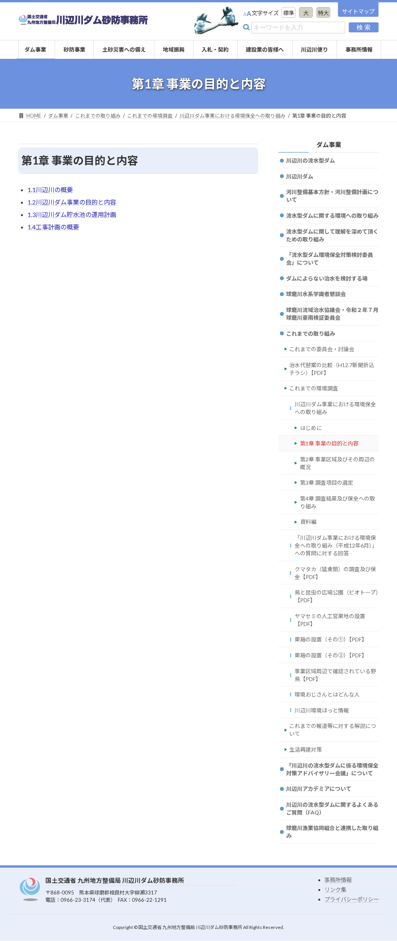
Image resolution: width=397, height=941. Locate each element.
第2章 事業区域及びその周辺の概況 (337, 463)
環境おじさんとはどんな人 (327, 694)
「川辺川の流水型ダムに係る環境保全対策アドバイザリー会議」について (332, 769)
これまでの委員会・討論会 (321, 349)
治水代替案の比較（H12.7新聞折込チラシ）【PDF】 (331, 369)
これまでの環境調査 (313, 388)
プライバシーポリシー (352, 899)
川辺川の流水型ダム (310, 160)
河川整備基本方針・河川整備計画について (332, 196)
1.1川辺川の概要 (50, 189)
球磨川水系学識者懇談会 (316, 294)
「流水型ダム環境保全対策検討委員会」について (329, 258)
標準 (288, 13)
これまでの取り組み (310, 333)
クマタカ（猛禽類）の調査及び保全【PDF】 (335, 573)
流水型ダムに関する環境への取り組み (332, 215)
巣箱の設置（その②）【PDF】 (331, 655)
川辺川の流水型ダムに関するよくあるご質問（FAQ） (332, 808)
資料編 (308, 522)
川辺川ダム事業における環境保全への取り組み (335, 408)
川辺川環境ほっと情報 (322, 710)
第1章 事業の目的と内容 (329, 443)
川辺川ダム (299, 176)
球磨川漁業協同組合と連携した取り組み (332, 832)
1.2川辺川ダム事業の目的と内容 (72, 202)
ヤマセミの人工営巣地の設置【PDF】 (330, 620)
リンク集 (335, 889)
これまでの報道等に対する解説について (332, 730)
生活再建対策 (305, 749)
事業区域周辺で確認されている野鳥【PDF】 (335, 675)
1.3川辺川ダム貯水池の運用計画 (72, 214)
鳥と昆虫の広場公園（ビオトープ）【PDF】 (336, 596)
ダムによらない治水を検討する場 (327, 278)
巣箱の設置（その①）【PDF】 (331, 639)
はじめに (311, 428)
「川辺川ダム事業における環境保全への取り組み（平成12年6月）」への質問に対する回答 (336, 545)
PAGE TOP (360, 927)
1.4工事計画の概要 (53, 226)
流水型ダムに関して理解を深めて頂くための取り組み (332, 235)
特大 (323, 13)
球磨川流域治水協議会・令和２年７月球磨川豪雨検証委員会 (332, 314)
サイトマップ (358, 11)
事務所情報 (338, 880)
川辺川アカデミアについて (318, 788)
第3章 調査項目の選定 (326, 482)
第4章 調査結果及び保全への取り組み (337, 502)
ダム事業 (328, 144)
